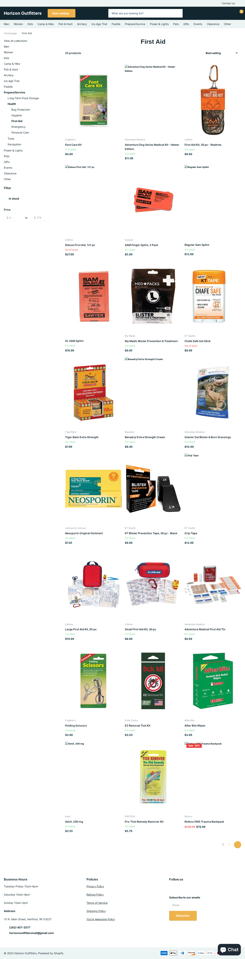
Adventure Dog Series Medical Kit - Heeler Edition (152, 147)
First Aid (16, 121)
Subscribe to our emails (184, 897)
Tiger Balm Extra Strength (82, 437)
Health (12, 103)
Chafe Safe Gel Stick (198, 341)
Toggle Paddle (48, 87)
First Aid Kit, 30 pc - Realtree (203, 144)
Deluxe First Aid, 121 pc (80, 245)
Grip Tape (191, 533)
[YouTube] (179, 888)
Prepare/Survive (135, 24)
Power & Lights (159, 24)
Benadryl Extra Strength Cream (145, 437)
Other (227, 24)
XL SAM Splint (74, 340)
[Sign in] (230, 13)
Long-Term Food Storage (23, 98)
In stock (14, 198)
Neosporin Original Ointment (84, 533)
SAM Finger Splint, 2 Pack (141, 245)
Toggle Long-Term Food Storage (48, 98)
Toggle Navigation (48, 144)
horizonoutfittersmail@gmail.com (31, 933)
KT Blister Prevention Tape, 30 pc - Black (151, 533)
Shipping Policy (96, 911)
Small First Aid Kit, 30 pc (140, 629)
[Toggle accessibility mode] (240, 3)
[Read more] (218, 13)
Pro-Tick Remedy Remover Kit (144, 821)
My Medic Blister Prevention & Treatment (151, 341)
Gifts (186, 24)
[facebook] (187, 888)
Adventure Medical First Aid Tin (205, 629)
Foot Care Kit (73, 144)
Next (237, 844)
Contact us (228, 3)
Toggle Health (48, 104)
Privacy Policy (95, 886)
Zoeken (177, 13)
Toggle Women (48, 52)
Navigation (14, 144)
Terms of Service (97, 902)
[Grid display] (195, 53)
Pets (176, 24)
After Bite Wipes (195, 725)
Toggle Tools (48, 138)
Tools (11, 138)
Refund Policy (95, 894)
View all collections (15, 40)
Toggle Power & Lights (48, 150)
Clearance (213, 24)
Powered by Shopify (51, 953)
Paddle (116, 24)
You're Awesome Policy (101, 919)
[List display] (199, 53)
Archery (82, 24)
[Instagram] (170, 888)
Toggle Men (48, 46)
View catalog (60, 13)
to (26, 217)
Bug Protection (20, 109)
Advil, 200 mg (74, 821)
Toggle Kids (48, 58)
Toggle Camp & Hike (48, 64)
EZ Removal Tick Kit (137, 725)
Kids (30, 24)
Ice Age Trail (99, 24)
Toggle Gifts (48, 162)
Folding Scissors (76, 725)
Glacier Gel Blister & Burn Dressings (208, 437)
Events (198, 24)
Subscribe (183, 915)
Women (18, 24)
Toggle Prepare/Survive (48, 92)
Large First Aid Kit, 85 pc (81, 629)
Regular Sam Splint (197, 244)
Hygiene (16, 115)
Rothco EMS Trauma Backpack (204, 821)
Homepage (10, 33)
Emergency (18, 126)
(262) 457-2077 (19, 927)
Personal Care (20, 132)
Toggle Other (48, 179)
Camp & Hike (46, 24)
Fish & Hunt (65, 24)
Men (6, 24)
